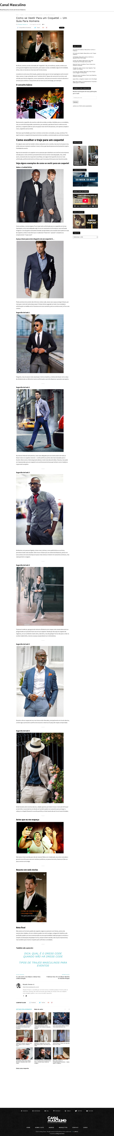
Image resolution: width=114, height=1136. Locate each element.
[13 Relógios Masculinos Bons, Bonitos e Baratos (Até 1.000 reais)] (24, 1053)
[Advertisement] (85, 30)
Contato (75, 1127)
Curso (85, 1127)
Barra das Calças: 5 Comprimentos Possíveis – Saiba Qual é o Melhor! (61, 1062)
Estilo (18, 1023)
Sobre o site (39, 1127)
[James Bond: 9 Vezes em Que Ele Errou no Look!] (61, 1036)
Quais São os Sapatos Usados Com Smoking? (85, 79)
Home (28, 1127)
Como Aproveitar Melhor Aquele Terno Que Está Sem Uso (61, 1026)
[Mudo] (93, 206)
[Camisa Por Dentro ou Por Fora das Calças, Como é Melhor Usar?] (24, 1036)
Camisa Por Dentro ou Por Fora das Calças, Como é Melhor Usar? (24, 1044)
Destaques (19, 1041)
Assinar (76, 102)
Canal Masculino (13, 4)
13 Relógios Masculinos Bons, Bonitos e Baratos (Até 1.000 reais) (23, 1062)
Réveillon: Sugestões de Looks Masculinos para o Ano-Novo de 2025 (42, 1044)
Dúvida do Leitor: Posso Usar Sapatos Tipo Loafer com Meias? (84, 68)
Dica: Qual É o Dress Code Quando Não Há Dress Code (43, 955)
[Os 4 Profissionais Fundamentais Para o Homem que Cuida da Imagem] (42, 1053)
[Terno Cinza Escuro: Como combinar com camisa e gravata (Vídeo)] (42, 1018)
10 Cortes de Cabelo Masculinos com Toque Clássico (84, 54)
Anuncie (51, 1127)
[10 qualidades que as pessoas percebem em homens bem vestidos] (24, 1018)
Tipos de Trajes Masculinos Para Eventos (43, 964)
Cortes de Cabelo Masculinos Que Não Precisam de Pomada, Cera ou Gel (83, 61)
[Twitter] (26, 996)
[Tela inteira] (96, 206)
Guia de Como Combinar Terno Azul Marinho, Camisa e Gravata (85, 76)
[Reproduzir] (75, 206)
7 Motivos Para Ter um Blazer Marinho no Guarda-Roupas (58, 977)
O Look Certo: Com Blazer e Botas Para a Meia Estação (28, 977)
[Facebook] (23, 996)
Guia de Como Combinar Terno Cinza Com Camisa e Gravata (84, 65)
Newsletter (63, 1127)
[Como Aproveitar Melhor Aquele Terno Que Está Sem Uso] (61, 1018)
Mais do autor (38, 1009)
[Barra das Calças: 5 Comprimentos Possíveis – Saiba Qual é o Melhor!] (61, 1053)
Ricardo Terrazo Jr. (23, 24)
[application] (85, 201)
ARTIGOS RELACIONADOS (24, 1009)
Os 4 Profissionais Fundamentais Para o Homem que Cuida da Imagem (42, 1062)
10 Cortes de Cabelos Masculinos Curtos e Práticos (84, 50)
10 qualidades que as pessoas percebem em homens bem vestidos (23, 1027)
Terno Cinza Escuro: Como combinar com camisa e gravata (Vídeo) (42, 1027)
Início (17, 14)
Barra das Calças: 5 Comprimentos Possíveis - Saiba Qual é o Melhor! (85, 82)
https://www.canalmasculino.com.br (31, 987)
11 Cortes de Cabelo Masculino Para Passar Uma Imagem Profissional (84, 72)
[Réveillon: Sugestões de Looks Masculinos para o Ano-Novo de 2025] (42, 1036)
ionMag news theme (59, 1133)
